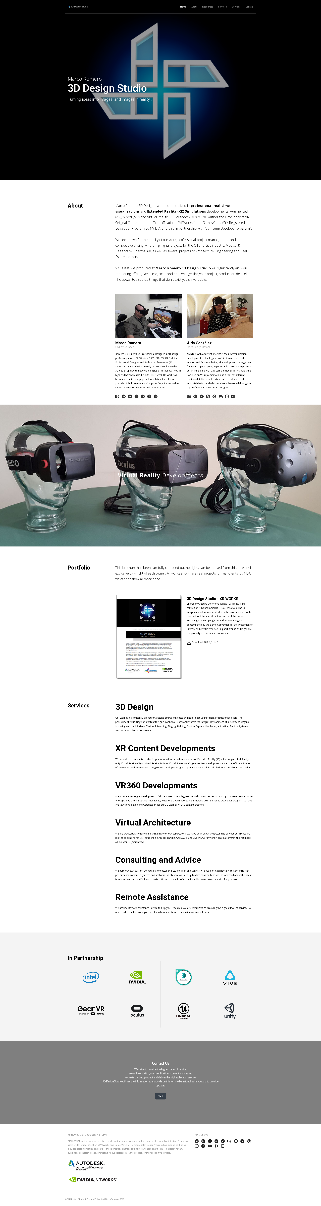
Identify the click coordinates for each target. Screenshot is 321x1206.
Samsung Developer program (226, 800)
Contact (249, 6)
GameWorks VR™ (215, 222)
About (194, 6)
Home (183, 6)
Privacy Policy (93, 1198)
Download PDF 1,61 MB (205, 642)
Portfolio (222, 6)
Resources (207, 6)
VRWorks (124, 767)
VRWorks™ (187, 222)
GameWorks (143, 767)
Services (236, 6)
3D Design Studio (75, 1198)
